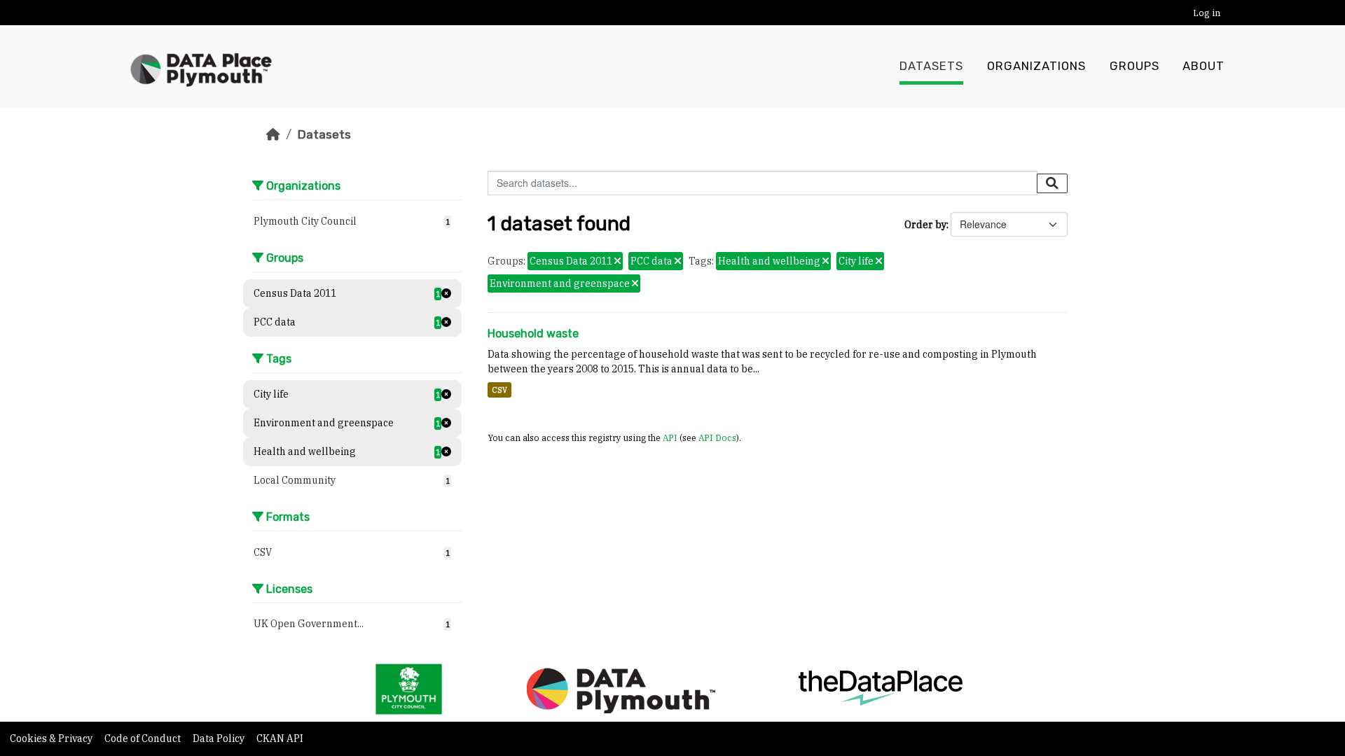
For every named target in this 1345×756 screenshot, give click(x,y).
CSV (499, 390)
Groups (1134, 66)
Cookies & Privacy (52, 738)
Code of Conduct (143, 738)
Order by (925, 224)
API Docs (717, 437)
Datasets (931, 66)
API (670, 437)
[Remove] (617, 262)
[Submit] (1052, 183)
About (1203, 66)
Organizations (1036, 66)
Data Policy (220, 738)
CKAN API (279, 738)
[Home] (273, 134)
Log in (1206, 13)
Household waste (533, 333)
